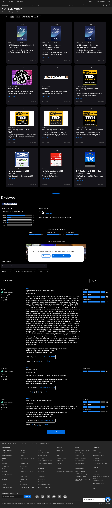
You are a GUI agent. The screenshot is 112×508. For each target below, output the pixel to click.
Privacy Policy (69, 503)
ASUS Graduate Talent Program (65, 471)
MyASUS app (60, 460)
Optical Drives (23, 479)
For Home (4, 461)
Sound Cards (23, 476)
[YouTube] (54, 496)
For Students (5, 469)
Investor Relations (61, 458)
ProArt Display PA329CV (12, 9)
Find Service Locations (80, 458)
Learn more (11, 55)
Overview (4, 12)
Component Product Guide (100, 463)
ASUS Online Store (98, 480)
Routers (40, 450)
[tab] (12, 17)
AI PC (94, 450)
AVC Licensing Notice (98, 483)
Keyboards (41, 471)
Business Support (79, 455)
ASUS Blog (96, 458)
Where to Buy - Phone (98, 474)
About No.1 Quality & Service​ (82, 450)
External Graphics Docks (26, 471)
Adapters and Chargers (44, 484)
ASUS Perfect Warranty (81, 474)
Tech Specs (12, 12)
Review (19, 12)
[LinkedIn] (59, 496)
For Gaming (5, 471)
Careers (59, 453)
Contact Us (59, 466)
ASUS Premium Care (80, 471)
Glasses (22, 455)
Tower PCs (4, 484)
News (58, 455)
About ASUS (60, 450)
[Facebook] (48, 496)
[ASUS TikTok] (37, 496)
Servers (40, 466)
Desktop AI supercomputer (45, 463)
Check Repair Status (80, 463)
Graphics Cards (24, 463)
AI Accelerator (24, 484)
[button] (108, 1)
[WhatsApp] (65, 496)
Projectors (4, 479)
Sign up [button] (27, 497)
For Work (4, 463)
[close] (81, 248)
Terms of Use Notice (58, 503)
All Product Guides (98, 460)
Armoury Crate (97, 486)
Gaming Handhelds (7, 455)
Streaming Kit (41, 479)
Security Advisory (79, 468)
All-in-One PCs (6, 482)
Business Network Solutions (45, 460)
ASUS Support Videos (80, 476)
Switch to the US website (61, 256)
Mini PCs (22, 450)
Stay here (46, 256)
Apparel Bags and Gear (44, 482)
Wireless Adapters (43, 455)
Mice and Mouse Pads (43, 474)
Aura (94, 488)
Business (102, 1)
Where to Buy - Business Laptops (99, 470)
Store (11, 5)
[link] (5, 5)
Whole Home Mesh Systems (45, 453)
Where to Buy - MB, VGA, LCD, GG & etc (101, 477)
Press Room (60, 463)
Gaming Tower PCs (7, 487)
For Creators (5, 466)
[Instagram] (42, 496)
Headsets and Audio (43, 476)
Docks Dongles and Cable (44, 487)
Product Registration (80, 466)
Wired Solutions (42, 458)
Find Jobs (59, 468)
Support (25, 12)
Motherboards (24, 461)
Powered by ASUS (94, 1)
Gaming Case (23, 466)
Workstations (23, 453)
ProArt (28, 444)
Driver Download (79, 460)
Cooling (22, 468)
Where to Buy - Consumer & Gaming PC (100, 466)
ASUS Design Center (98, 455)
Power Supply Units (25, 474)
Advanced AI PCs (97, 453)
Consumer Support (80, 453)
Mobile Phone (5, 453)
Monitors (4, 477)
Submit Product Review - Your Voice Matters (82, 480)
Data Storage (23, 482)
